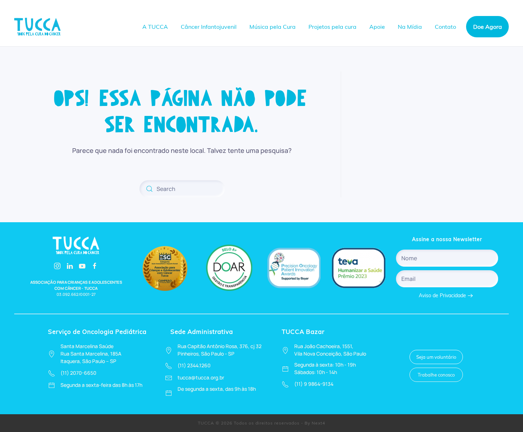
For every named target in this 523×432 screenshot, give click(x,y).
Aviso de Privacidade (442, 295)
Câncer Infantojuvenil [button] (209, 26)
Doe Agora (487, 26)
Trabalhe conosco (436, 375)
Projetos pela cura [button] (332, 26)
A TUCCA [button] (155, 26)
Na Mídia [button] (410, 26)
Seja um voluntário (436, 357)
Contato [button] (445, 26)
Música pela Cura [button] (272, 26)
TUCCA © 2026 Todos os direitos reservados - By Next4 (261, 423)
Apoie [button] (377, 26)
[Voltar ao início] (38, 27)
